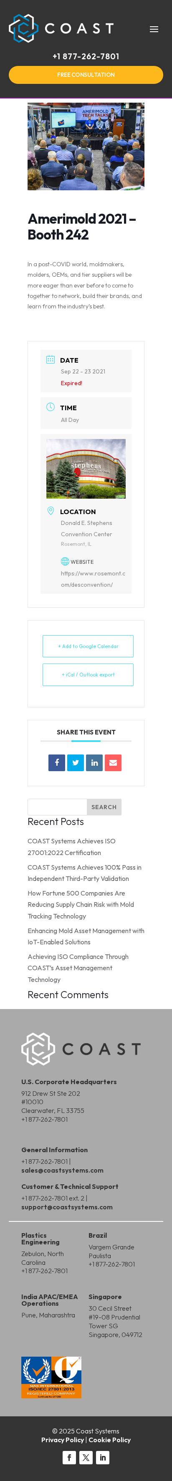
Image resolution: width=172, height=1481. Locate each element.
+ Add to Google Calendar (88, 646)
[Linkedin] (94, 762)
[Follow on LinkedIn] (102, 1457)
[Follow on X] (86, 1457)
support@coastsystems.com (67, 1207)
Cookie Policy (110, 1440)
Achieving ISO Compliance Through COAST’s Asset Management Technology (78, 967)
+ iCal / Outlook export (88, 674)
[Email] (113, 762)
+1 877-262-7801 (86, 56)
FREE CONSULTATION (86, 74)
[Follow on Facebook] (69, 1457)
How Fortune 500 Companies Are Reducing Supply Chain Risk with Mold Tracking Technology (81, 904)
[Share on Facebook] (56, 762)
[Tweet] (75, 762)
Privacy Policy (62, 1440)
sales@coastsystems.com (62, 1170)
